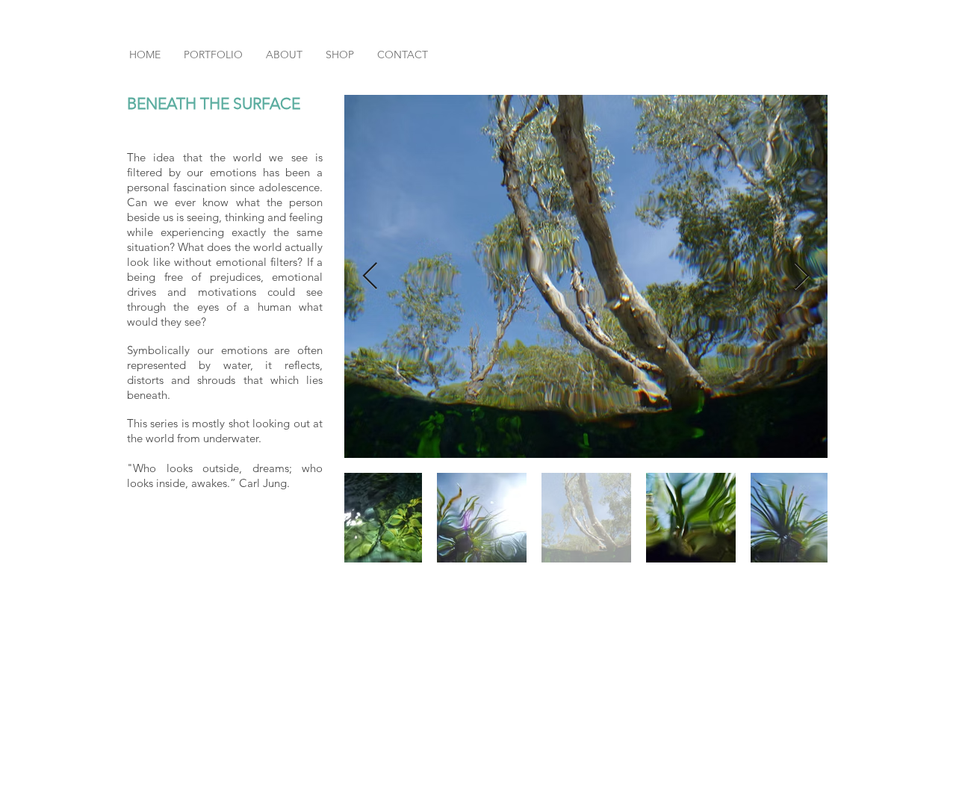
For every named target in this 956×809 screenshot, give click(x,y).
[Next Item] (801, 276)
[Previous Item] (370, 276)
